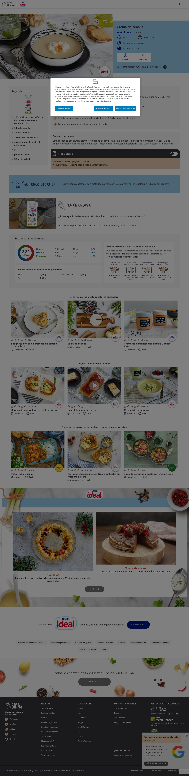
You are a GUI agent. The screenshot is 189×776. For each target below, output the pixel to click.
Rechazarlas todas (103, 108)
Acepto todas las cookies (125, 108)
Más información (105, 101)
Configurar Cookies (64, 108)
